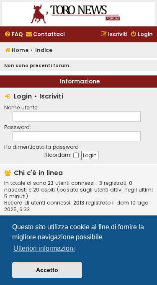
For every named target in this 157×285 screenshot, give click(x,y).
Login (23, 96)
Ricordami (58, 154)
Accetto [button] (47, 270)
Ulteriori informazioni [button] (44, 248)
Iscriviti (51, 96)
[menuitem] (13, 34)
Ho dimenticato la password (41, 146)
